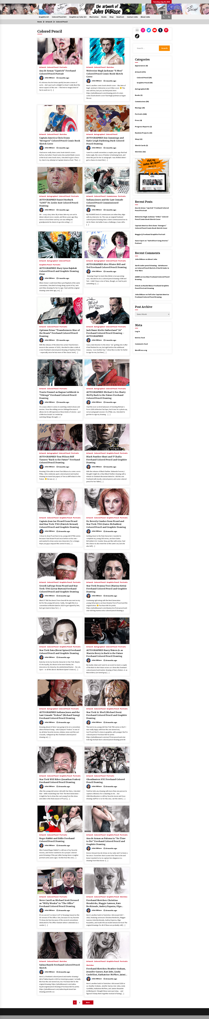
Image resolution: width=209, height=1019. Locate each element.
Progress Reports (142, 127)
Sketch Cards (140, 145)
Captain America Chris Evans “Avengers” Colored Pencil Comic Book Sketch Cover (59, 141)
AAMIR (137, 277)
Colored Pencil (53, 67)
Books (104, 17)
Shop (111, 17)
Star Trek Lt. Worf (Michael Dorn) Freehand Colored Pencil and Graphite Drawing (106, 715)
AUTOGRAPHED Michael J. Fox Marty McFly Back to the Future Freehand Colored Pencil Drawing (106, 395)
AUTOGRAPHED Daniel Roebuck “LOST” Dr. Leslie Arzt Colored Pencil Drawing (58, 203)
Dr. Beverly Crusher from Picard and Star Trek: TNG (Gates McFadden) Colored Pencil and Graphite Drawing (106, 524)
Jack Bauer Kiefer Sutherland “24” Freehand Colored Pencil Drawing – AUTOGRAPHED (105, 333)
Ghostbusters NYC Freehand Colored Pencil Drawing (105, 781)
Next (88, 1002)
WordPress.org (141, 350)
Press (137, 120)
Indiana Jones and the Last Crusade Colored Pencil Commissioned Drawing (104, 203)
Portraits (63, 67)
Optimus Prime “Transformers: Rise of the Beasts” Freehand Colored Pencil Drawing (59, 333)
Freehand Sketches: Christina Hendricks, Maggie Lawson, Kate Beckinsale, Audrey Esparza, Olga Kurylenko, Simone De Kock (103, 903)
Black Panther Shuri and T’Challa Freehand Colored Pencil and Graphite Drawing (106, 459)
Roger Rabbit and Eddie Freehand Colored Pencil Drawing (57, 840)
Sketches (110, 67)
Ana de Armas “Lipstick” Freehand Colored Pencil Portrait (57, 72)
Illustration (94, 17)
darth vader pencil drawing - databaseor (151, 265)
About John (145, 17)
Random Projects (142, 133)
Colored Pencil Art (59, 17)
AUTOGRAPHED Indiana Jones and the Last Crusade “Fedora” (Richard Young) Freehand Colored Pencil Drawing (59, 715)
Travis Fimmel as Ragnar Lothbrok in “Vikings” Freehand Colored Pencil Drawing (59, 395)
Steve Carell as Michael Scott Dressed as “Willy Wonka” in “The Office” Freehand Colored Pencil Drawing (59, 903)
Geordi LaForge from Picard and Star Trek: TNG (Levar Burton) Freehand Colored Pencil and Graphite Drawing (59, 589)
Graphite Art (44, 17)
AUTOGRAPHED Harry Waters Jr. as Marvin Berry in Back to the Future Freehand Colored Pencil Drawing (104, 653)
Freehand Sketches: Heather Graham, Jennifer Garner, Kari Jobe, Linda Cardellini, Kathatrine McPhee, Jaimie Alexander (106, 971)
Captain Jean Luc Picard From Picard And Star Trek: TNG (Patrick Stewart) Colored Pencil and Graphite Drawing (59, 524)
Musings (138, 108)
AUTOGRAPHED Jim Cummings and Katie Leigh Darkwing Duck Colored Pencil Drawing (105, 141)
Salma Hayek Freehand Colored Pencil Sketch (59, 966)
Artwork (42, 67)
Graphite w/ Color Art (77, 17)
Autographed (99, 134)
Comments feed (141, 344)
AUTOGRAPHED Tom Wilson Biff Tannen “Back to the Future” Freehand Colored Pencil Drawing (59, 459)
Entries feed (140, 338)
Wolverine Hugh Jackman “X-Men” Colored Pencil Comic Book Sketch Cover (104, 74)
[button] (163, 16)
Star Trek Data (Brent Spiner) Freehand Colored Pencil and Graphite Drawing (60, 651)
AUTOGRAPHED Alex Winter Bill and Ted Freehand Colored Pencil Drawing (106, 266)
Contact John (132, 17)
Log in (137, 331)
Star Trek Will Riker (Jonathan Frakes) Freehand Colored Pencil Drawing (59, 781)
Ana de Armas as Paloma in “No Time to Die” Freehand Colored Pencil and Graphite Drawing (106, 841)
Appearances (140, 66)
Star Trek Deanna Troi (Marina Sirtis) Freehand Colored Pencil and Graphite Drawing (106, 589)
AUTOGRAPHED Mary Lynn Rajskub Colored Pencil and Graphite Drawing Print (59, 271)
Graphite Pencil (45, 264)
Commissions (112, 196)
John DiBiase (140, 259)
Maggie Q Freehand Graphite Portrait (150, 234)
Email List (120, 17)
